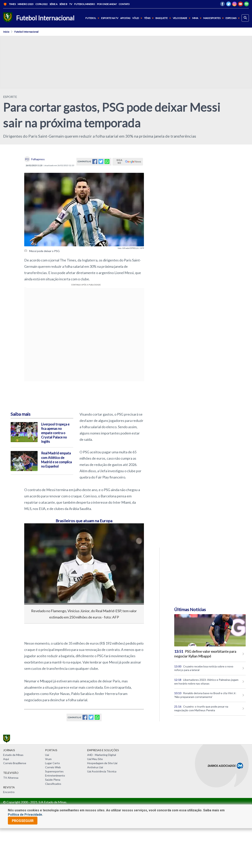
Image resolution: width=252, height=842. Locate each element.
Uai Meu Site (95, 759)
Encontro (9, 792)
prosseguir (22, 821)
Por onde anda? (107, 4)
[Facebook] (222, 5)
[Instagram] (234, 5)
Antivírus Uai (95, 767)
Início (6, 32)
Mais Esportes (211, 18)
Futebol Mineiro (84, 4)
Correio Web (53, 767)
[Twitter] (228, 5)
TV (70, 4)
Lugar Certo (52, 763)
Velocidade (180, 18)
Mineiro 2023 (25, 4)
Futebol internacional (26, 31)
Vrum (48, 759)
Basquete (162, 18)
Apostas (125, 18)
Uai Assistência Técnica (101, 771)
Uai (47, 754)
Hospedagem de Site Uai (102, 763)
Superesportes (54, 771)
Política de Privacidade (25, 814)
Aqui (6, 759)
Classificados (53, 783)
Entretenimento (55, 775)
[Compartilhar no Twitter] (100, 163)
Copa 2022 (41, 4)
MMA (195, 18)
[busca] (245, 18)
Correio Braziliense (14, 763)
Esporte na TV (109, 18)
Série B (63, 4)
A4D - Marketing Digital (101, 754)
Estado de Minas (13, 754)
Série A (53, 4)
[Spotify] (246, 5)
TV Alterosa (10, 777)
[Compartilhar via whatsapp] (107, 163)
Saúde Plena (52, 779)
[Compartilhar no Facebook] (94, 163)
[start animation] (33, 531)
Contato (124, 4)
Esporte (10, 96)
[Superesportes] (7, 18)
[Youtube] (240, 5)
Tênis (147, 18)
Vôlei (135, 18)
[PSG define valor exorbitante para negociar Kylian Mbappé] (210, 630)
